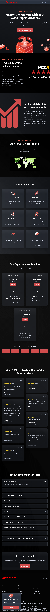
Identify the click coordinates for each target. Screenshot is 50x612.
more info (14, 603)
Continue (11, 607)
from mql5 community (8, 394)
